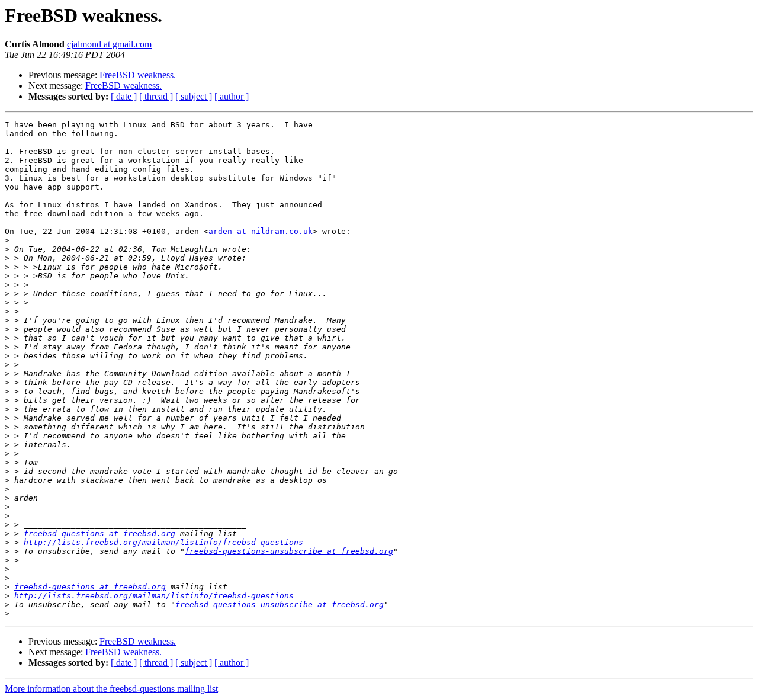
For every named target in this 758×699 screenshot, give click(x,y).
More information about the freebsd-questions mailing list (111, 689)
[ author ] (231, 96)
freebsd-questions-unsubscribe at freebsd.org (289, 551)
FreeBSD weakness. (137, 75)
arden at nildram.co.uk (260, 231)
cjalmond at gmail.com (109, 44)
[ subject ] (193, 96)
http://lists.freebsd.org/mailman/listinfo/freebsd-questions (163, 542)
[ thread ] (156, 96)
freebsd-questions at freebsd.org (99, 533)
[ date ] (124, 96)
